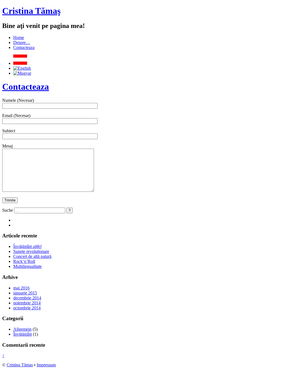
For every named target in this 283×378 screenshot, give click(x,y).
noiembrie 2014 (27, 303)
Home (18, 37)
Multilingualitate (27, 266)
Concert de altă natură (32, 256)
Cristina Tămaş (31, 11)
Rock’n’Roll (24, 261)
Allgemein (22, 329)
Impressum (46, 365)
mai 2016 (21, 288)
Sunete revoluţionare (31, 251)
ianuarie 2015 (25, 293)
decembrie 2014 (27, 298)
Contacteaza (24, 47)
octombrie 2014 (27, 307)
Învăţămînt (27, 246)
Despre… (21, 42)
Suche (7, 210)
